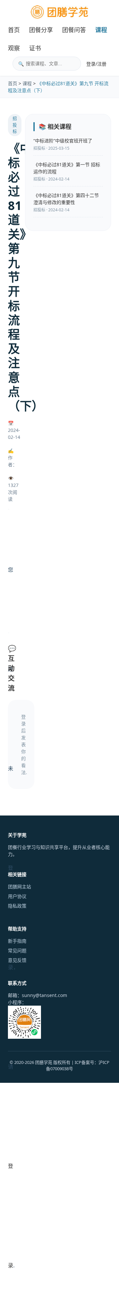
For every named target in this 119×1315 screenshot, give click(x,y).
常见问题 (17, 950)
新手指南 (17, 941)
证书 (35, 48)
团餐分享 (41, 30)
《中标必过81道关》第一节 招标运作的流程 (66, 168)
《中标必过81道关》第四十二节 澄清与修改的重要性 (66, 198)
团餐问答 (74, 30)
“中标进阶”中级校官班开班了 (62, 140)
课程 (101, 30)
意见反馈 (17, 960)
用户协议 (17, 896)
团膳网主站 (19, 886)
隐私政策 (17, 906)
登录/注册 (96, 64)
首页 (14, 30)
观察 (14, 48)
